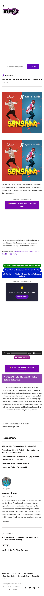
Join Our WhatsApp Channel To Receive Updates (23, 266)
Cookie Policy (28, 573)
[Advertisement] (22, 41)
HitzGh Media (12, 589)
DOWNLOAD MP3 (23, 357)
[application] (22, 353)
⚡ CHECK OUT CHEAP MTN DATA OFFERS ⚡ (22, 368)
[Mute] (34, 353)
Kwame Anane (10, 493)
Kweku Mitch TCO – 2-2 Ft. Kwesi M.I (16, 463)
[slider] (38, 353)
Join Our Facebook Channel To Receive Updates (23, 270)
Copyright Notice (9, 576)
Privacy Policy (23, 576)
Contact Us (16, 573)
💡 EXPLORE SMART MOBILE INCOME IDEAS (22, 205)
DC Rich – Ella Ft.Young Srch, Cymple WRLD (19, 446)
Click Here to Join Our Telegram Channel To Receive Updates (23, 275)
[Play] (4, 353)
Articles (6, 522)
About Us (5, 573)
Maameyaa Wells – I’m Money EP (14, 467)
